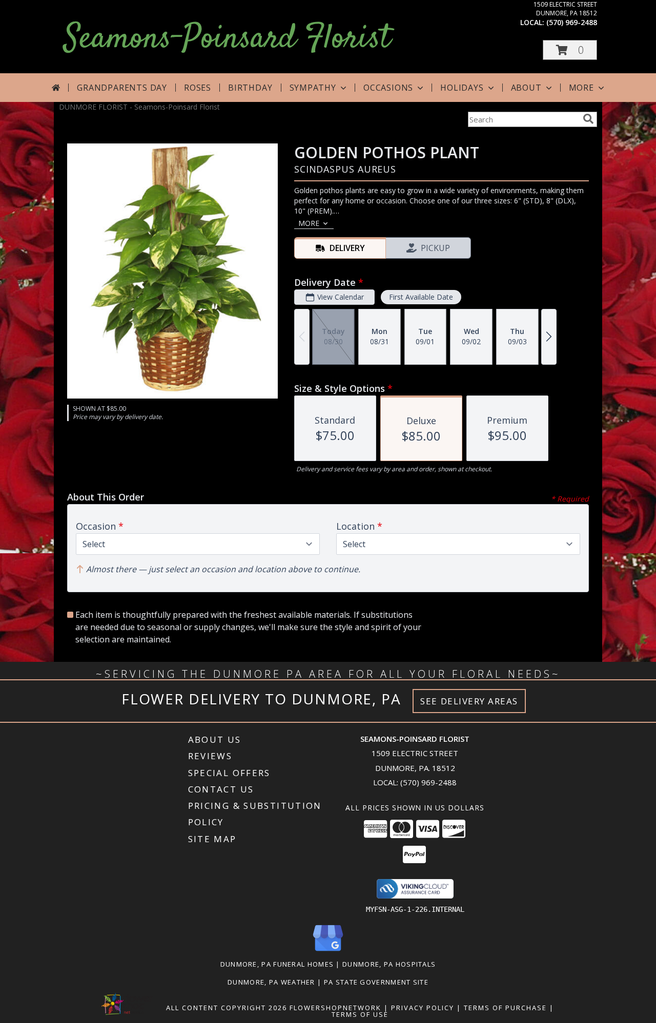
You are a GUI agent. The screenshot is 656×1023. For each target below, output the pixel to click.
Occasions (388, 87)
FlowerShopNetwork (335, 1007)
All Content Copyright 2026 (226, 1007)
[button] (570, 50)
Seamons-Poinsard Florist (227, 39)
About (526, 87)
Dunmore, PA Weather (271, 982)
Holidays (461, 87)
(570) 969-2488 (571, 22)
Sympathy (313, 87)
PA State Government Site (376, 982)
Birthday (250, 87)
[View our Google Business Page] (328, 951)
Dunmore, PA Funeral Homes (277, 964)
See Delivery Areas (469, 701)
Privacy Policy (422, 1007)
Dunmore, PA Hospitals (389, 964)
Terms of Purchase (505, 1007)
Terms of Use (360, 1014)
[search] (588, 118)
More (581, 87)
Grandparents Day (122, 87)
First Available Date (421, 297)
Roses (197, 87)
